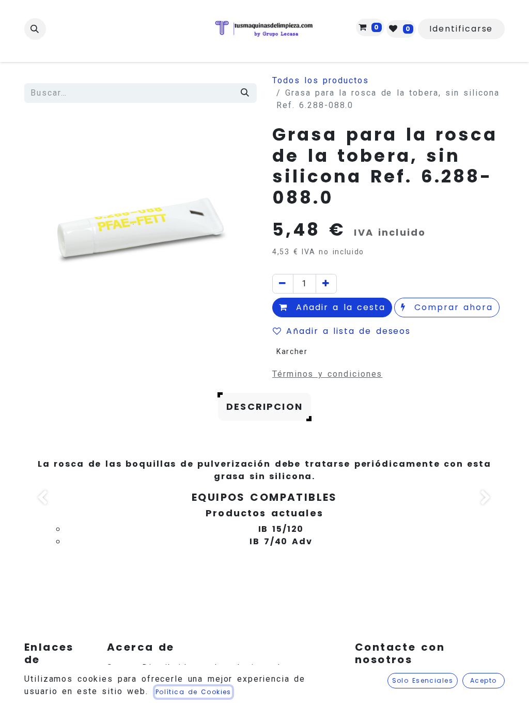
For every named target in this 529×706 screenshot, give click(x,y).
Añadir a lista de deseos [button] (348, 331)
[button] (35, 29)
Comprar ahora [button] (451, 307)
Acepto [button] (483, 680)
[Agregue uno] (326, 284)
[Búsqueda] (245, 93)
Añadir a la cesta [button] (338, 307)
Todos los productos (320, 80)
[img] (43, 499)
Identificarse (461, 29)
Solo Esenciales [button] (423, 680)
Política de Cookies (193, 691)
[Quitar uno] (282, 284)
